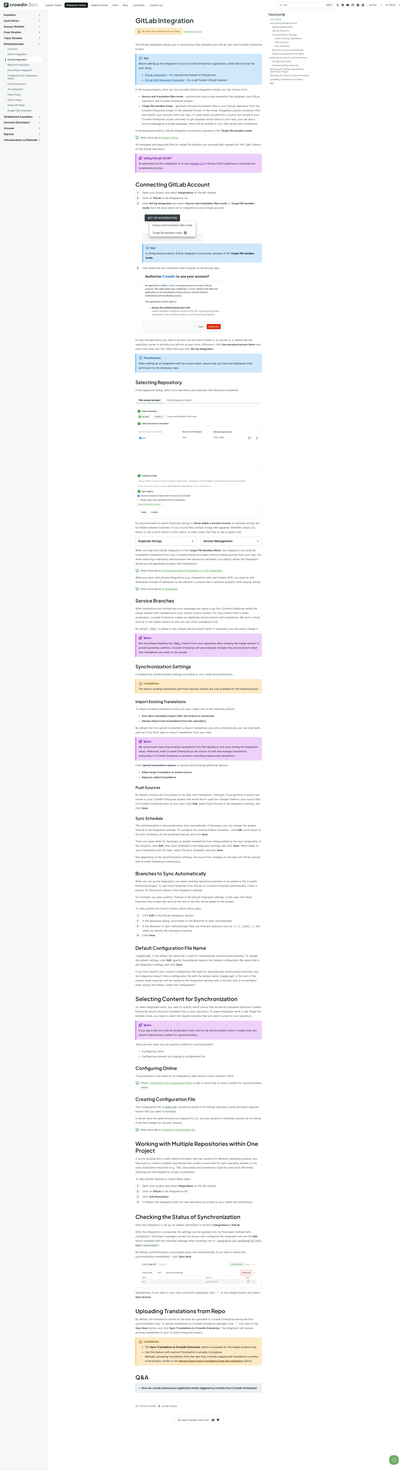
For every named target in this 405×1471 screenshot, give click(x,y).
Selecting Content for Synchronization (186, 998)
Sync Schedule (149, 818)
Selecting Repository (158, 382)
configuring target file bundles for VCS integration (192, 570)
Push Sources (147, 787)
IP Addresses (170, 588)
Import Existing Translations (160, 701)
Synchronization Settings (163, 666)
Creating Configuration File (165, 1099)
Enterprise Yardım (76, 5)
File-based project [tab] (149, 400)
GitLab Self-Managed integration (164, 80)
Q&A (141, 1377)
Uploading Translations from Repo (180, 1310)
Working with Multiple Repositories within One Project (196, 1147)
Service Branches (154, 600)
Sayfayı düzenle (147, 1406)
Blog (125, 5)
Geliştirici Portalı (99, 5)
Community (138, 5)
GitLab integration (156, 75)
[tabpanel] (198, 470)
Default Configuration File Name (170, 948)
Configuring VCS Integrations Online (170, 1083)
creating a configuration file (178, 1129)
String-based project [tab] (179, 400)
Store (115, 5)
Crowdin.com (156, 5)
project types (170, 137)
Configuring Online (156, 1068)
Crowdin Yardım (53, 5)
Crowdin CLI (196, 163)
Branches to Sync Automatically (170, 873)
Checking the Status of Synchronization (187, 1216)
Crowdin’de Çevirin (193, 31)
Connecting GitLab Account (172, 184)
